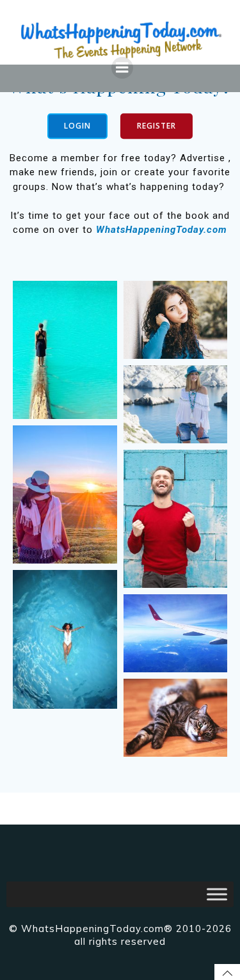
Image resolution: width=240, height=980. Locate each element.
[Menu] (122, 68)
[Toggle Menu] (217, 895)
